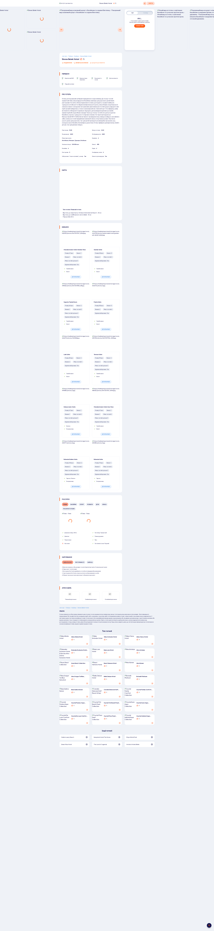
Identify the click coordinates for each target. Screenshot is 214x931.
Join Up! (64, 56)
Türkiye (70, 56)
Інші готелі (107, 730)
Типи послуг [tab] (67, 562)
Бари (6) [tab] (90, 562)
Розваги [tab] (90, 504)
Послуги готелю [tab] (69, 509)
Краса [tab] (104, 504)
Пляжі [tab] (65, 504)
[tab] (132, 13)
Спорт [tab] (82, 504)
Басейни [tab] (73, 504)
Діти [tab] (97, 504)
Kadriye (76, 56)
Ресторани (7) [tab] (79, 562)
